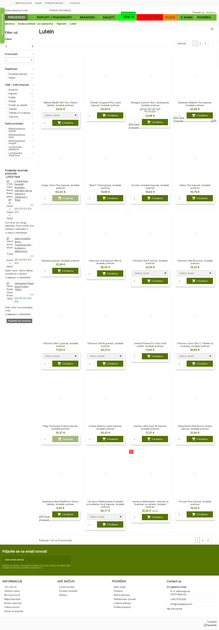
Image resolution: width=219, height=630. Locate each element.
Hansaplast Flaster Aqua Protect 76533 (24, 286)
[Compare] (79, 55)
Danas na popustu (13, 611)
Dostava (118, 591)
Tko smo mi (10, 587)
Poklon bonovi (12, 607)
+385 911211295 (178, 599)
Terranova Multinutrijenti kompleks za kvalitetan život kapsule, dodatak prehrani (105, 504)
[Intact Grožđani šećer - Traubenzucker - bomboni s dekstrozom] (10, 252)
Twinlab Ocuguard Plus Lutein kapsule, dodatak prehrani (105, 104)
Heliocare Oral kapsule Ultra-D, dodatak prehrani (105, 262)
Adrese (63, 595)
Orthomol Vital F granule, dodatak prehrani (60, 344)
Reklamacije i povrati (125, 599)
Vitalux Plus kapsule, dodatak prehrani (195, 186)
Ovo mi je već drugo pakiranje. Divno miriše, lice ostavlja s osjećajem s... (19, 225)
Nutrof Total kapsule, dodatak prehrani (105, 186)
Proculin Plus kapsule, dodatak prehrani (195, 503)
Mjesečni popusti (24, 3)
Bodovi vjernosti (12, 603)
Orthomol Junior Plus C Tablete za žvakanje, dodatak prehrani (195, 344)
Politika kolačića (122, 607)
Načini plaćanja (122, 595)
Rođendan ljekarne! (54, 3)
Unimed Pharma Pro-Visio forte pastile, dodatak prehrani (150, 344)
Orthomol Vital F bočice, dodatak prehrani (150, 262)
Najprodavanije (12, 599)
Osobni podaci (67, 587)
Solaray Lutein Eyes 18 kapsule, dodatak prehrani (150, 427)
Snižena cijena (12, 591)
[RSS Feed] (13, 176)
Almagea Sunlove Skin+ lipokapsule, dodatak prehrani (150, 104)
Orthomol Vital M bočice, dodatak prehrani (195, 262)
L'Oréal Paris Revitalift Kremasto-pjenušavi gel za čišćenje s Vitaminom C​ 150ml (23, 190)
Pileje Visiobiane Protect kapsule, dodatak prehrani (60, 427)
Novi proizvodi (12, 595)
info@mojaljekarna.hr (181, 604)
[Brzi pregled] (79, 61)
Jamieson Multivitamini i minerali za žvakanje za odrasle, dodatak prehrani (150, 504)
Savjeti (38, 3)
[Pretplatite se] (67, 560)
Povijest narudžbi (68, 591)
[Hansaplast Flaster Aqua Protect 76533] (10, 290)
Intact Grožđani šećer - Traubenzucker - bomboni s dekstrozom (24, 244)
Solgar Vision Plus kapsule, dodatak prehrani (61, 186)
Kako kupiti (120, 587)
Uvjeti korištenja (122, 603)
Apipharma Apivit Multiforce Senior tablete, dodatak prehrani (60, 503)
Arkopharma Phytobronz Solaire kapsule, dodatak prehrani (195, 427)
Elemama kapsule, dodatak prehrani (60, 260)
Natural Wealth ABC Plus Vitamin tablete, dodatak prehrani (60, 104)
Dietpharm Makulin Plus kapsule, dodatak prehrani (195, 104)
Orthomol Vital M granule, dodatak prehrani (105, 344)
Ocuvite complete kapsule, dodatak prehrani (150, 186)
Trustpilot (212, 621)
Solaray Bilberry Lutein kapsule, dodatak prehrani (105, 427)
